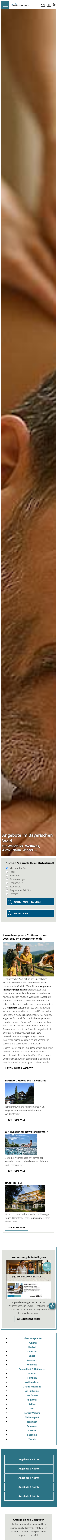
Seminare (32, 1426)
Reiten (31, 1404)
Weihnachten (32, 1382)
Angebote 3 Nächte (29, 1468)
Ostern (32, 1430)
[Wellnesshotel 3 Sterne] (28, 1144)
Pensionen (15, 875)
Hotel (12, 871)
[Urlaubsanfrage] (43, 5)
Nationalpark (32, 1417)
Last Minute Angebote (19, 1068)
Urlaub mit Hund (32, 1386)
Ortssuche (21, 913)
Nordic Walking (32, 1412)
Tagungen (32, 1421)
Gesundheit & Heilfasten (32, 1369)
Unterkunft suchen (27, 902)
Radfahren (32, 1395)
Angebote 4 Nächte (29, 1477)
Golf (32, 1408)
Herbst (32, 1347)
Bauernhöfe (15, 886)
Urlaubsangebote (32, 1338)
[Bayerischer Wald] (20, 5)
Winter (32, 1373)
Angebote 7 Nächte (29, 1496)
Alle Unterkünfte (18, 868)
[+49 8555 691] (54, 5)
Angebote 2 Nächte (29, 1459)
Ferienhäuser (16, 882)
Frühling (32, 1342)
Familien (32, 1377)
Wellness (32, 1364)
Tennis (32, 1439)
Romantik (32, 1399)
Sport (32, 1355)
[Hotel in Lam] (28, 1198)
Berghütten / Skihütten (21, 890)
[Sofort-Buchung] (49, 5)
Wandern (32, 1360)
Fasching (32, 1434)
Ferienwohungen (18, 879)
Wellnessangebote (29, 1318)
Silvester (32, 1351)
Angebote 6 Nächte (29, 1486)
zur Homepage (16, 1119)
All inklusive (32, 1390)
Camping (14, 893)
